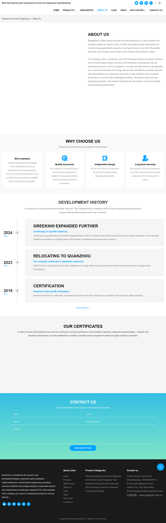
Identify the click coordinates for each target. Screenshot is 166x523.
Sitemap (90, 519)
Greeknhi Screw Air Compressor (16, 19)
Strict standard (22, 158)
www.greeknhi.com (77, 519)
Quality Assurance (64, 164)
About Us (37, 19)
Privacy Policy (101, 519)
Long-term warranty (145, 164)
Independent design (105, 164)
